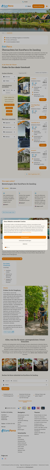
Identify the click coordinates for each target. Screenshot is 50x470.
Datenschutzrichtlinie (26, 232)
